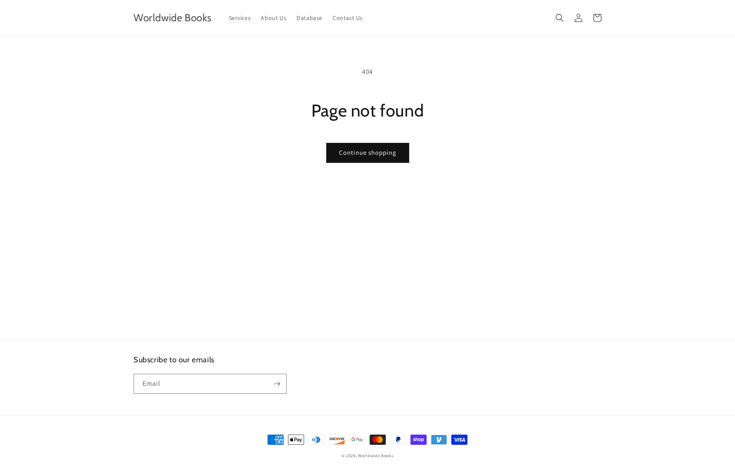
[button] (559, 18)
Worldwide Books (375, 455)
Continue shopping (367, 152)
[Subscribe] (277, 384)
